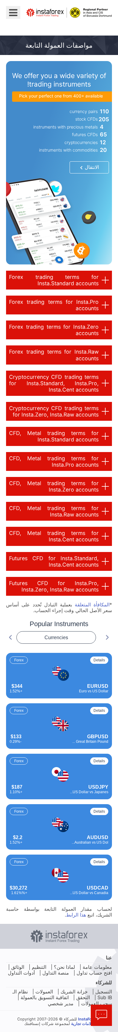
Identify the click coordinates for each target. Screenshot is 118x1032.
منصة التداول (55, 973)
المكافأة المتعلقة (92, 605)
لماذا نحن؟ (64, 967)
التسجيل (103, 992)
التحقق (83, 997)
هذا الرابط (76, 915)
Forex (19, 660)
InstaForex (88, 1019)
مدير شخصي (61, 1003)
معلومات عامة (97, 967)
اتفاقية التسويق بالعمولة (45, 997)
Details (99, 660)
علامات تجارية (82, 1023)
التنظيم (39, 967)
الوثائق (17, 967)
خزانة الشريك (74, 992)
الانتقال (92, 167)
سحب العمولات (96, 1003)
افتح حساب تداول (94, 973)
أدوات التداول (21, 973)
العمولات (44, 992)
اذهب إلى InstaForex (79, 26)
